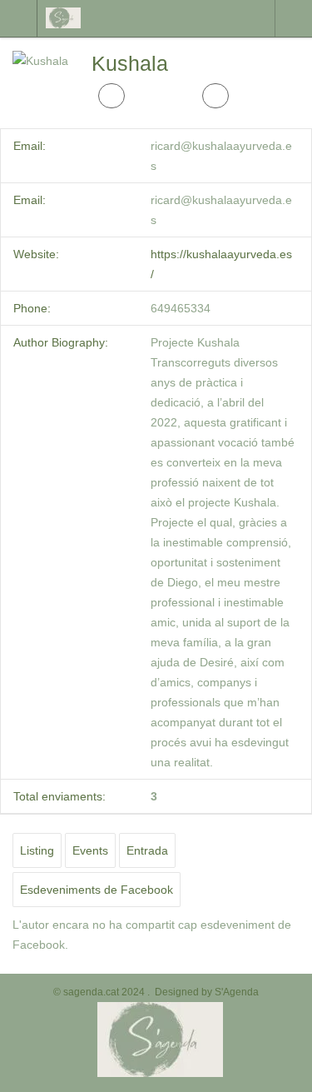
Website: (36, 254)
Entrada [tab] (147, 850)
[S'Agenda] (115, 18)
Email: (29, 145)
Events (90, 850)
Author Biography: (60, 342)
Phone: (32, 308)
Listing (37, 850)
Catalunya (293, 18)
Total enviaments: (59, 796)
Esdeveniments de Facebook (96, 889)
